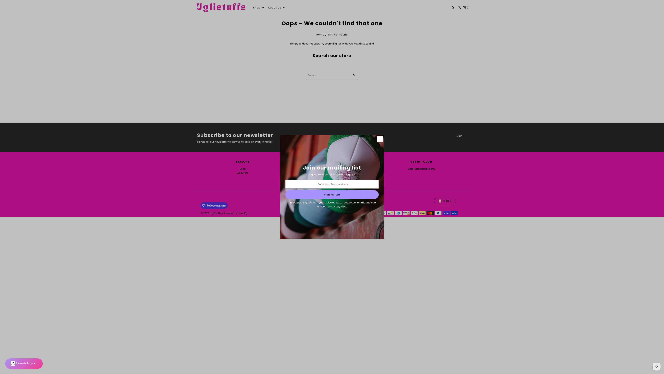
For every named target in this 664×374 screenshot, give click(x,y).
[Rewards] (24, 363)
